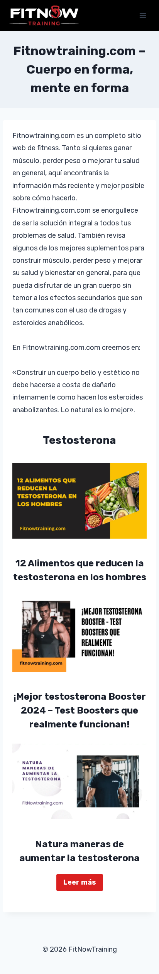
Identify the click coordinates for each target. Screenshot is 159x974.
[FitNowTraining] (44, 15)
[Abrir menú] (142, 15)
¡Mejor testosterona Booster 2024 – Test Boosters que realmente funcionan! (80, 710)
